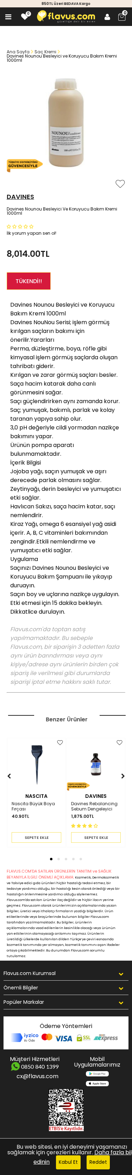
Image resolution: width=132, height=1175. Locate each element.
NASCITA (36, 796)
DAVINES (20, 196)
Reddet (98, 1162)
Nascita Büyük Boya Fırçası (33, 806)
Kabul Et (68, 1162)
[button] (21, 226)
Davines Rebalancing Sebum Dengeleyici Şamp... (94, 806)
